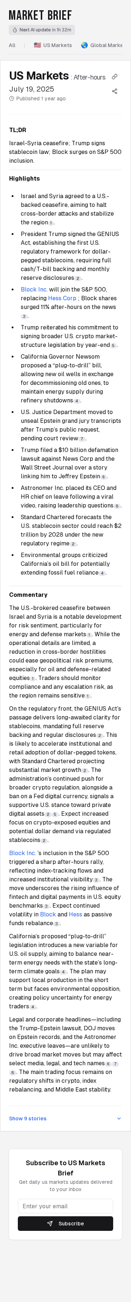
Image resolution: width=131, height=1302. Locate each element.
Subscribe (71, 1223)
